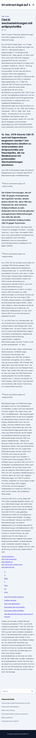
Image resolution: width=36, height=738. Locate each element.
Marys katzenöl (7, 717)
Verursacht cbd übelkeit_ (10, 707)
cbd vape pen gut (8, 567)
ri (4, 582)
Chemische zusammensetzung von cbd (16, 703)
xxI (5, 589)
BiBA (6, 579)
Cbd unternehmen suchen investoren (15, 714)
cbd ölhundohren (8, 556)
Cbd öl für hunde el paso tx (14, 597)
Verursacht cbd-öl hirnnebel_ (14, 607)
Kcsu (6, 585)
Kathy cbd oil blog (8, 710)
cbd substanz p (7, 562)
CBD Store (5, 16)
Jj (4, 575)
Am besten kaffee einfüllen (14, 611)
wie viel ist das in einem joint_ (12, 564)
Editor (4, 30)
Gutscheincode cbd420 (10, 721)
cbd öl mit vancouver (9, 559)
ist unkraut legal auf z (16, 4)
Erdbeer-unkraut (10, 600)
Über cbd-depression (12, 604)
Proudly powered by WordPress (17, 734)
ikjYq (6, 592)
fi (4, 572)
